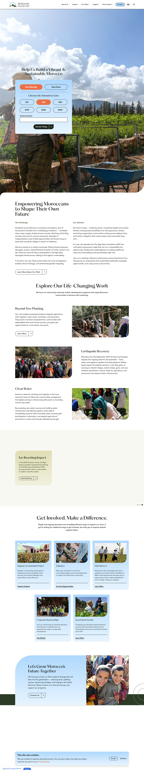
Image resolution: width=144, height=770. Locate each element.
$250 (43, 110)
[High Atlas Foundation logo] (19, 4)
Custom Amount (26, 116)
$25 (43, 102)
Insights (95, 4)
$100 (27, 110)
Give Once (56, 87)
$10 (26, 102)
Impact (74, 4)
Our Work (85, 4)
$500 (60, 110)
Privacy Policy (43, 762)
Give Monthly (31, 87)
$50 (60, 102)
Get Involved (106, 4)
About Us (65, 4)
